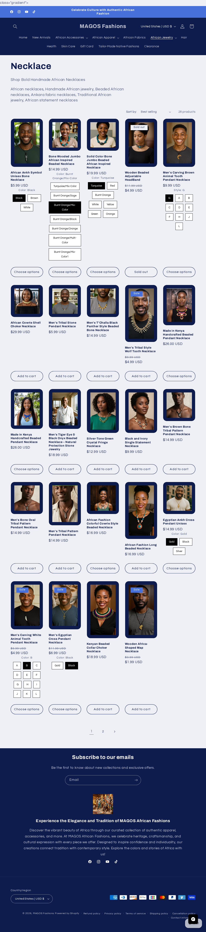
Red (112, 184)
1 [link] (92, 731)
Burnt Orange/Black (65, 218)
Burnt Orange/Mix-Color (65, 206)
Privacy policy (112, 913)
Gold (172, 540)
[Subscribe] (136, 780)
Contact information (183, 918)
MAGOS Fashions (43, 913)
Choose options (26, 272)
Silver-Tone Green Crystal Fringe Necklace (100, 442)
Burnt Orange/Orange (65, 227)
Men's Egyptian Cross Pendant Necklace (60, 638)
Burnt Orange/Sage (65, 194)
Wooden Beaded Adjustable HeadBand (137, 176)
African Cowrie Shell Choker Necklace (26, 324)
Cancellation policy (184, 913)
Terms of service (136, 913)
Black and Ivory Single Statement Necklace (138, 442)
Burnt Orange (103, 193)
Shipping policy (159, 913)
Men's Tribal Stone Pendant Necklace (62, 324)
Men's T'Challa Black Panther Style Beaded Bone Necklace (103, 326)
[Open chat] (193, 919)
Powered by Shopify (67, 913)
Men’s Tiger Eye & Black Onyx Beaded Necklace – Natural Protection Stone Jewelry (63, 442)
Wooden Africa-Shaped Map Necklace (136, 647)
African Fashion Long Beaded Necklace (141, 546)
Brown (34, 196)
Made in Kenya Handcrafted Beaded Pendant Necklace (178, 334)
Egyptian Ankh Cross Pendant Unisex (179, 521)
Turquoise (96, 184)
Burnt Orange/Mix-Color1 (65, 253)
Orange (110, 212)
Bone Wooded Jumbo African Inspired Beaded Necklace (65, 160)
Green (94, 212)
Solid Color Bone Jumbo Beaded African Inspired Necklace (99, 162)
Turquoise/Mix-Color (65, 185)
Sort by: (131, 111)
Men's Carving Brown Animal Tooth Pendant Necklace (179, 176)
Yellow (110, 203)
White (27, 206)
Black (19, 196)
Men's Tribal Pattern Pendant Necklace (63, 532)
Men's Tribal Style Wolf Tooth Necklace (140, 349)
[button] (15, 26)
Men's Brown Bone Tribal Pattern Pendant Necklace (177, 430)
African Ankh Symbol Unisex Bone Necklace (26, 176)
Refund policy (91, 913)
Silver (179, 550)
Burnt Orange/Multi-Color (65, 239)
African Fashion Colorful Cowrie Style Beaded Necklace (102, 523)
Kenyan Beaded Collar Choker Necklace (98, 647)
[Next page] (114, 731)
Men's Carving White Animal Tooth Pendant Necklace (26, 638)
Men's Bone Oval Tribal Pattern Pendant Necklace (24, 523)
